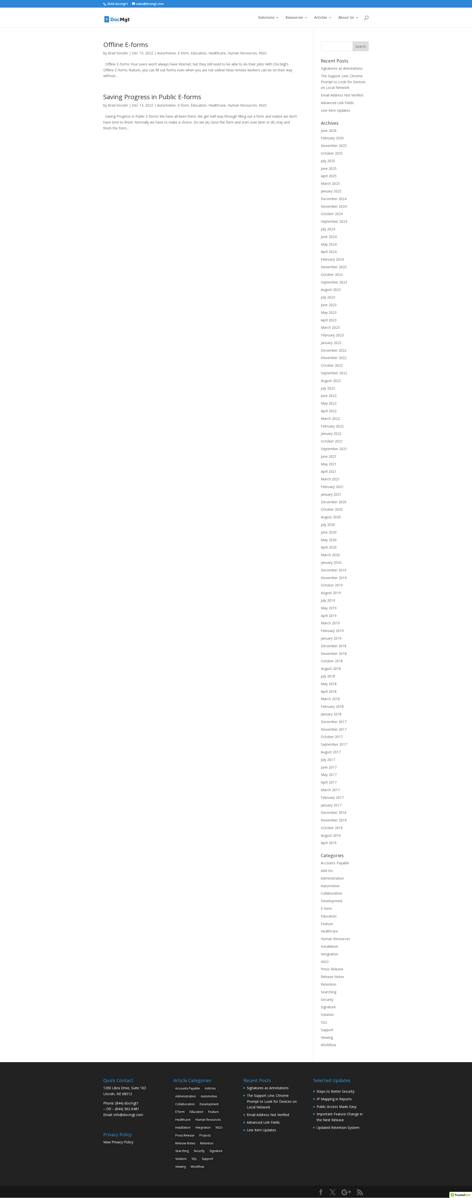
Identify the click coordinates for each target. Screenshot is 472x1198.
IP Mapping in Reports (334, 1099)
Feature (327, 923)
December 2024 (333, 198)
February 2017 (332, 797)
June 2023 (329, 304)
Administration (332, 878)
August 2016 (331, 835)
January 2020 (331, 562)
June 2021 (329, 456)
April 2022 (329, 411)
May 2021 (329, 464)
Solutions (266, 18)
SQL (324, 1022)
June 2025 (329, 168)
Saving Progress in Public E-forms (152, 96)
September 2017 (334, 744)
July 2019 (328, 600)
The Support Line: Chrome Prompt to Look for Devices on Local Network (343, 82)
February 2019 (332, 630)
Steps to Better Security (335, 1091)
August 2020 (331, 517)
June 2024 (329, 236)
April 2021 (329, 471)
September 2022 (334, 373)
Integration (329, 954)
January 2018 (331, 714)
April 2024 (329, 251)
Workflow (328, 1044)
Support (327, 1029)
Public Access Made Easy (336, 1106)
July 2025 (328, 160)
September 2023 (334, 282)
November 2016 (334, 820)
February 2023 (332, 335)
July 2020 (328, 524)
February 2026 (332, 138)
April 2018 (329, 691)
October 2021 (332, 441)
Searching (328, 992)
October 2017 (332, 736)
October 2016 (332, 827)
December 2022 (333, 350)
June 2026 (329, 130)
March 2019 (330, 623)
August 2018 (331, 668)
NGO (263, 53)
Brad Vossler (118, 53)
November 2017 (334, 729)
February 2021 (332, 486)
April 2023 (329, 320)
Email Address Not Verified (342, 95)
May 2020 (329, 539)
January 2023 (331, 342)
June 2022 (329, 395)
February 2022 (332, 426)
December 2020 (333, 502)
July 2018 (328, 676)
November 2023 (334, 267)
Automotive (166, 53)
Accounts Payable (335, 863)
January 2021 (331, 494)
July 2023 (328, 297)
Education (198, 53)
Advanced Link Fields (337, 102)
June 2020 (329, 532)
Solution (327, 1014)
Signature (328, 1007)
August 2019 (331, 592)
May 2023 (329, 312)
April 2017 (329, 782)
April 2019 (329, 615)
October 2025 (332, 153)
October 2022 (332, 365)
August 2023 (331, 289)
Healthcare (217, 53)
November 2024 (334, 206)
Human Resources (242, 53)
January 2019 (331, 638)
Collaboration (331, 893)
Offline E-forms (125, 44)
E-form (183, 53)
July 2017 (328, 759)
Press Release (332, 969)
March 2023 (330, 327)
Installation (329, 946)
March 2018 (330, 698)
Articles (320, 18)
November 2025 (334, 145)
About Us (346, 18)
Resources (294, 18)
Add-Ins (327, 870)
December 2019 (333, 570)
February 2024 (332, 259)
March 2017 (330, 790)
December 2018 (333, 646)
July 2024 (328, 229)
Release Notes (332, 976)
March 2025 (330, 183)
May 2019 (329, 608)
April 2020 (329, 547)
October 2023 (332, 274)
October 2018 (332, 661)
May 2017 (329, 774)
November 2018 (334, 653)
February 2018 (332, 706)
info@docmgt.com (128, 1114)
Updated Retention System (338, 1127)
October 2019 (332, 585)
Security (327, 999)
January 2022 (331, 433)
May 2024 (329, 244)
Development (331, 900)
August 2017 (331, 752)
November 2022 (334, 357)
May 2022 (329, 403)
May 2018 (329, 683)
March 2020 (330, 554)
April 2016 (329, 842)
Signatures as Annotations (342, 68)
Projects (205, 1135)
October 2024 (332, 213)
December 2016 (333, 812)
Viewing (327, 1037)
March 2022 (330, 418)
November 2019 (334, 577)
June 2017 (329, 767)
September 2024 (334, 221)
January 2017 (331, 805)
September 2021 (334, 448)
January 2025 (331, 191)
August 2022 (331, 380)
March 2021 (330, 479)
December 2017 (333, 721)
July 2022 (328, 388)
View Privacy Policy (118, 1142)
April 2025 (329, 175)
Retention (328, 984)
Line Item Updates (335, 110)
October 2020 (332, 509)
